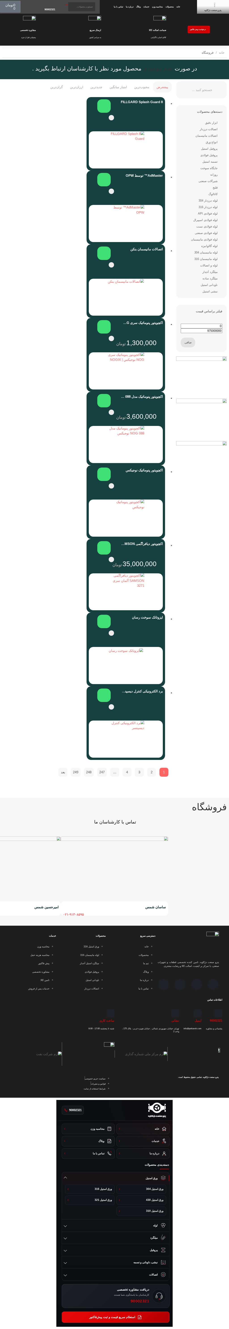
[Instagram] (213, 984)
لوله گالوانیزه (209, 246)
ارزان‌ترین (76, 87)
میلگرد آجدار (210, 272)
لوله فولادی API (208, 213)
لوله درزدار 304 (208, 200)
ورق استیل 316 (103, 1189)
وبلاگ (138, 7)
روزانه (214, 174)
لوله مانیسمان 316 (206, 259)
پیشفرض (162, 87)
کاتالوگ (213, 194)
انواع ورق (212, 142)
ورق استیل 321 (103, 1200)
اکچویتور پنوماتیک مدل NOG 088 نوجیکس (142, 396)
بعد (63, 772)
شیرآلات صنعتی (208, 181)
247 (102, 772)
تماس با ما (118, 7)
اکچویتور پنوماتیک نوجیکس (144, 470)
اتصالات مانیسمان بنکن (146, 249)
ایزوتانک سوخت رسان (147, 617)
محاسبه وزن (157, 7)
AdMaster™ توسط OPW (144, 175)
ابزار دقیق (211, 122)
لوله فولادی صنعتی (206, 233)
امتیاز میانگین (118, 87)
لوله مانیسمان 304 (206, 252)
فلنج (215, 187)
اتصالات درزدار (209, 129)
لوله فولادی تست (207, 226)
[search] (180, 89)
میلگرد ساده (210, 278)
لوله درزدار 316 (208, 207)
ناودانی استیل (209, 285)
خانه (178, 7)
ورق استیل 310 (154, 1211)
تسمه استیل (210, 161)
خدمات (146, 7)
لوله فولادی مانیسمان (204, 239)
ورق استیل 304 (154, 1189)
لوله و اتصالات (209, 265)
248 (88, 772)
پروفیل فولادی (209, 155)
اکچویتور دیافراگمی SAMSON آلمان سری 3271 (142, 544)
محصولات (169, 7)
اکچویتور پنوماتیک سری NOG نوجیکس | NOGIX (142, 323)
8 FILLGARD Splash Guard (142, 102)
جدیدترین (96, 87)
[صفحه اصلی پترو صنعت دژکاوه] (157, 1110)
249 (75, 772)
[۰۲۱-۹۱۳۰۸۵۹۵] (66, 908)
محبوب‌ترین (141, 87)
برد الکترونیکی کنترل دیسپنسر (142, 691)
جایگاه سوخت (209, 168)
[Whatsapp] (180, 984)
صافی (188, 342)
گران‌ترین (56, 87)
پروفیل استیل (209, 148)
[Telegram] (196, 984)
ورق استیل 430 (154, 1200)
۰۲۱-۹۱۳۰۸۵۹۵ (73, 914)
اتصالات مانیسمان (206, 135)
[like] (111, 117)
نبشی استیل (210, 291)
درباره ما (130, 7)
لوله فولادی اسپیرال (205, 220)
